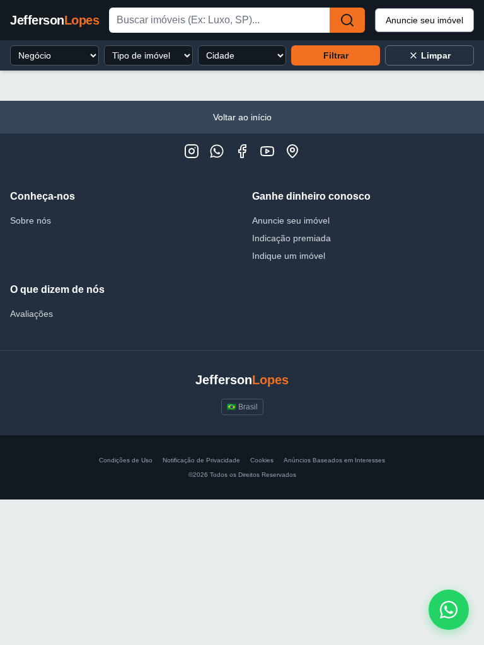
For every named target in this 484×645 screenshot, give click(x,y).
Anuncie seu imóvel (424, 20)
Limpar (436, 55)
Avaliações (31, 314)
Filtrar (336, 55)
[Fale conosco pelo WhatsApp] (449, 610)
